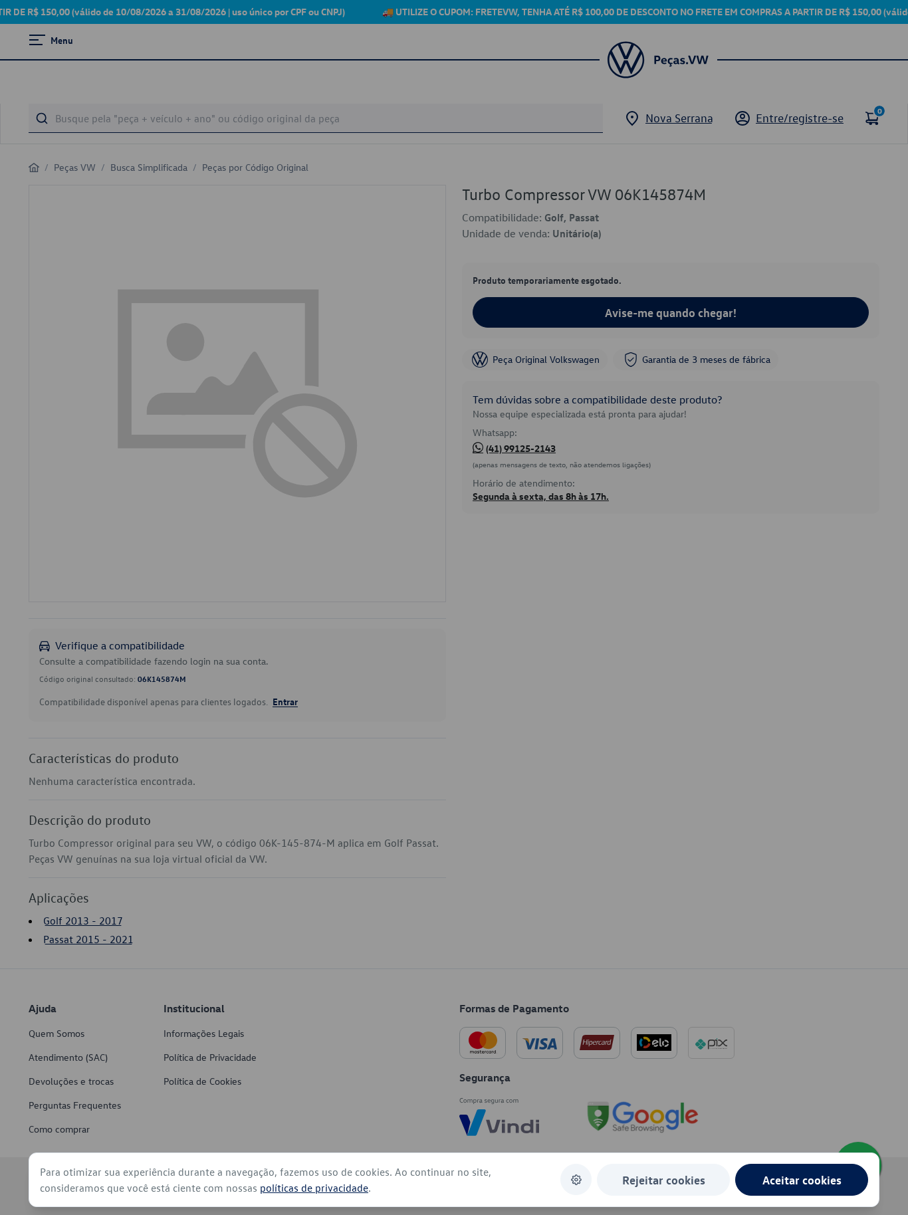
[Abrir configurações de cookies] (576, 1179)
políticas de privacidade (314, 1187)
